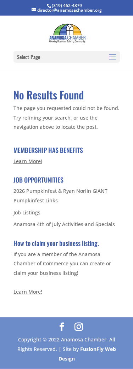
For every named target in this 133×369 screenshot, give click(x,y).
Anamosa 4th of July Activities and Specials (64, 224)
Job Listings (26, 212)
